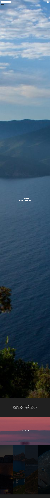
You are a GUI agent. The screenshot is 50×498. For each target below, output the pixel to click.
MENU (3, 4)
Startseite (2, 1)
